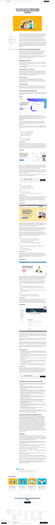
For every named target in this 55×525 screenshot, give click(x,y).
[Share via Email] (16, 49)
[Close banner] (53, 521)
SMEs (13, 512)
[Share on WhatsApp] (13, 49)
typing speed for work (39, 450)
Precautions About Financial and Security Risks (13, 41)
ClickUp (20, 115)
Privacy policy (45, 512)
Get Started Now (46, 1)
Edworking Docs (21, 333)
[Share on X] (9, 49)
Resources (28, 1)
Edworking (27, 439)
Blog (25, 515)
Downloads (26, 516)
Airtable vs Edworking (39, 514)
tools (36, 40)
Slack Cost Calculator (33, 517)
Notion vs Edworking (39, 519)
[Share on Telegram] (12, 49)
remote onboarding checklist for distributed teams (27, 442)
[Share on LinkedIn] (14, 49)
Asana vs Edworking (39, 512)
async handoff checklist (38, 455)
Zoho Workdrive (31, 276)
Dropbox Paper (21, 222)
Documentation (20, 513)
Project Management (14, 514)
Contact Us (20, 514)
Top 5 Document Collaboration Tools (12, 40)
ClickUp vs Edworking (39, 513)
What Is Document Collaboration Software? (13, 37)
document (29, 40)
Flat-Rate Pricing (33, 512)
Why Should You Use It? (12, 38)
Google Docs (21, 165)
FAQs (19, 512)
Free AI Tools (26, 514)
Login (42, 1)
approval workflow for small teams (31, 461)
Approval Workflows (14, 519)
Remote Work (27, 7)
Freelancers (13, 513)
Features (24, 1)
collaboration (33, 40)
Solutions (20, 1)
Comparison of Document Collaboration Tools (12, 43)
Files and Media (22, 363)
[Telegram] (11, 513)
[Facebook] (6, 513)
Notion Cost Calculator (33, 518)
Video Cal (21, 357)
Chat (21, 354)
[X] (8, 513)
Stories (21, 360)
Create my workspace (44, 522)
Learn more (8, 521)
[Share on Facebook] (10, 49)
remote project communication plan (25, 447)
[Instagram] (7, 513)
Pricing (31, 1)
